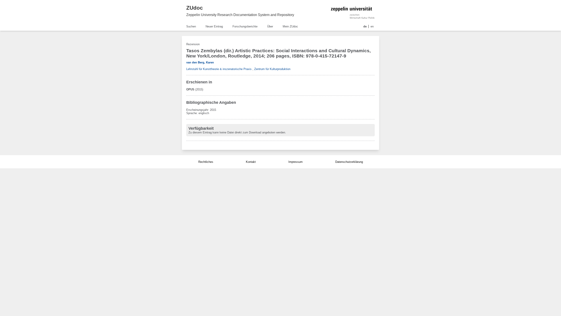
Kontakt (251, 161)
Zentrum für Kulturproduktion (272, 69)
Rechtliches (205, 161)
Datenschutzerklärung (349, 161)
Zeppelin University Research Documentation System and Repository (240, 15)
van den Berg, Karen (200, 62)
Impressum (295, 161)
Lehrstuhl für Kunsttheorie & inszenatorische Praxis (219, 69)
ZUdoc (194, 8)
